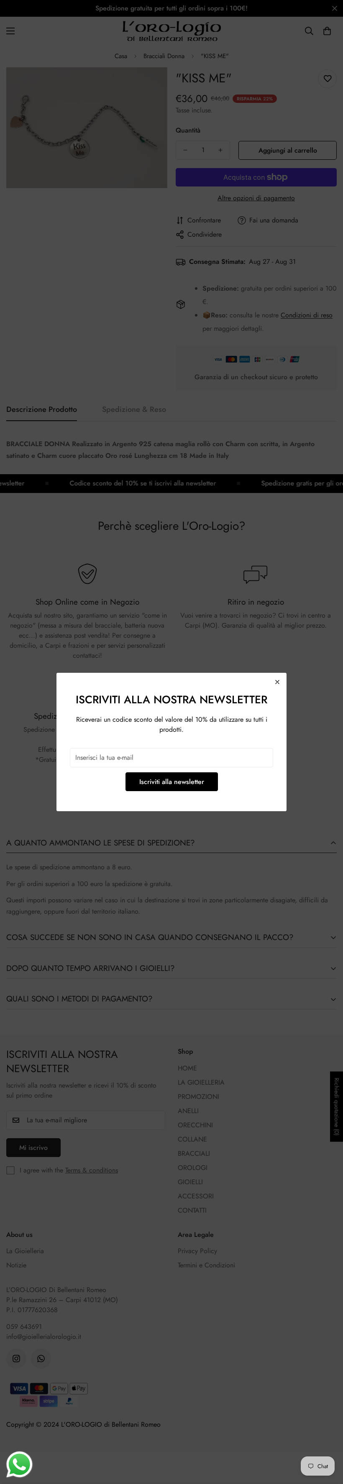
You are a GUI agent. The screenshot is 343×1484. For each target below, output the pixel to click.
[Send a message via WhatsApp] (19, 1464)
